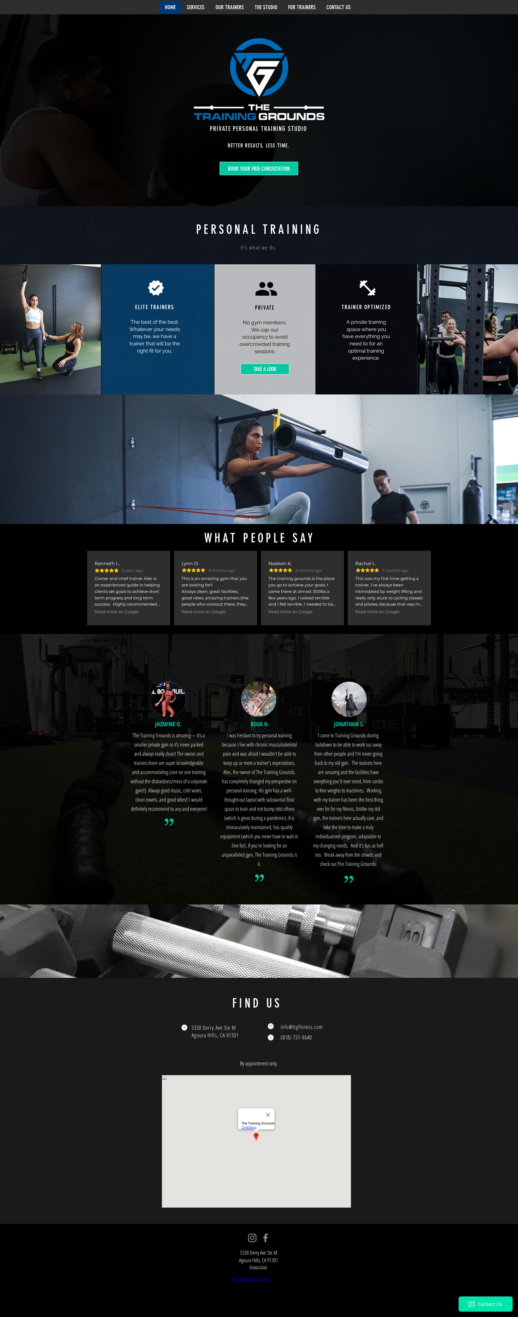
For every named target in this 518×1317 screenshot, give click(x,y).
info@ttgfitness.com (302, 1027)
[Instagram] (252, 1238)
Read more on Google (117, 611)
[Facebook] (265, 1238)
